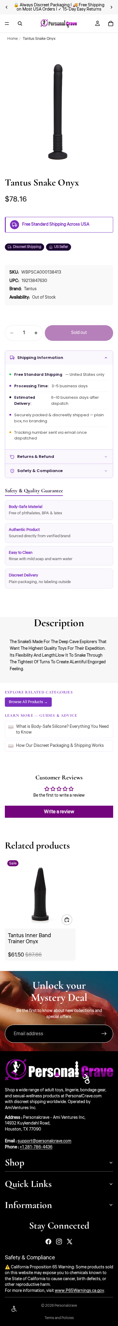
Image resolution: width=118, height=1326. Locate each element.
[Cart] (110, 23)
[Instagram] (59, 1241)
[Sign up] (104, 1033)
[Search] (20, 23)
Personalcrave (65, 1305)
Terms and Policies (59, 1318)
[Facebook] (48, 1241)
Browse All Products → (28, 702)
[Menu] (7, 23)
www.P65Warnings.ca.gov (79, 1291)
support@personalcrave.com (44, 1141)
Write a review (59, 811)
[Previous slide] (6, 7)
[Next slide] (111, 7)
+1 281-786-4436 (36, 1147)
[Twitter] (69, 1241)
